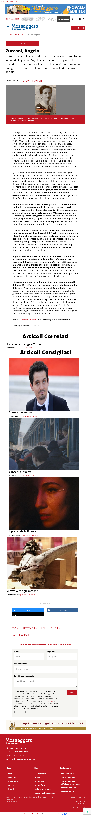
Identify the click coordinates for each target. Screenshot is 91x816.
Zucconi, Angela (33, 34)
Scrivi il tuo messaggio (24, 676)
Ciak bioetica (40, 774)
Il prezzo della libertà (22, 531)
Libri (34, 44)
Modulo (82, 803)
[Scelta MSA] (8, 27)
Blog (36, 768)
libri (43, 628)
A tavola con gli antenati (22, 591)
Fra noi (38, 777)
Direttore (12, 777)
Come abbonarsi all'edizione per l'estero (71, 782)
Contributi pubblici (79, 807)
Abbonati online (68, 774)
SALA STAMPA (63, 20)
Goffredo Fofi (34, 80)
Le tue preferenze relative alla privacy (51, 813)
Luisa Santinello (29, 475)
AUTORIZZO (20, 712)
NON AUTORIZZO (32, 712)
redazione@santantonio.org (22, 759)
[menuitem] (19, 778)
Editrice (11, 785)
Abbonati (65, 768)
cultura (55, 628)
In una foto (40, 785)
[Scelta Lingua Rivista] (83, 28)
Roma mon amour (20, 412)
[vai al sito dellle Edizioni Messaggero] (51, 19)
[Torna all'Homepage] (25, 27)
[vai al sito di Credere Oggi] (40, 19)
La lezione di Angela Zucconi (25, 344)
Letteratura (19, 34)
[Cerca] (78, 28)
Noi (9, 768)
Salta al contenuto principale (12, 1)
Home (9, 34)
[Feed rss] (83, 19)
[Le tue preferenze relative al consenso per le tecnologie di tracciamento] (87, 812)
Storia (11, 774)
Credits (73, 797)
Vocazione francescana (45, 793)
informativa (48, 701)
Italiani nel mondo (43, 789)
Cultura (11, 44)
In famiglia (39, 781)
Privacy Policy (81, 797)
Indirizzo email (20, 664)
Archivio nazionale (69, 788)
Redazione (13, 781)
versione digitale (29, 319)
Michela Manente (30, 416)
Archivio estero (67, 791)
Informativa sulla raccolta (31, 813)
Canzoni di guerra (20, 472)
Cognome (51, 651)
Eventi (11, 789)
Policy (77, 803)
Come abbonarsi (68, 777)
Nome (16, 651)
